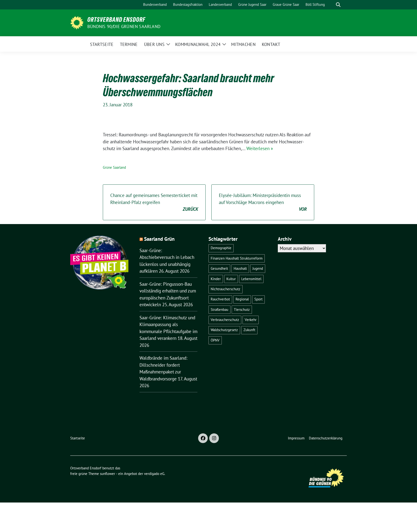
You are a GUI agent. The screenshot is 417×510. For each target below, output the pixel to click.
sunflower (107, 473)
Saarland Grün (159, 239)
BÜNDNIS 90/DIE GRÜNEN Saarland (123, 26)
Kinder (216, 279)
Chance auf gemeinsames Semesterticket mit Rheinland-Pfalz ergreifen (154, 202)
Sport (258, 299)
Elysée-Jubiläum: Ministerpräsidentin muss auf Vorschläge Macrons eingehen (263, 202)
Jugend (257, 268)
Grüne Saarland (114, 167)
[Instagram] (214, 438)
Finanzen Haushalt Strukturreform (237, 258)
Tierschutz (242, 309)
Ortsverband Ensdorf (116, 19)
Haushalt (240, 268)
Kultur (231, 279)
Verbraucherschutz (225, 319)
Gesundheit (219, 268)
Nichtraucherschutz (225, 289)
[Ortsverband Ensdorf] (76, 22)
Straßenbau (219, 309)
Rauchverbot (220, 299)
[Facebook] (203, 438)
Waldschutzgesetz (224, 330)
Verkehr (251, 319)
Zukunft (249, 330)
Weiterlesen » (259, 148)
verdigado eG (154, 473)
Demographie (221, 248)
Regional (242, 299)
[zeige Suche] (338, 4)
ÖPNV (215, 340)
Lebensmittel (251, 279)
